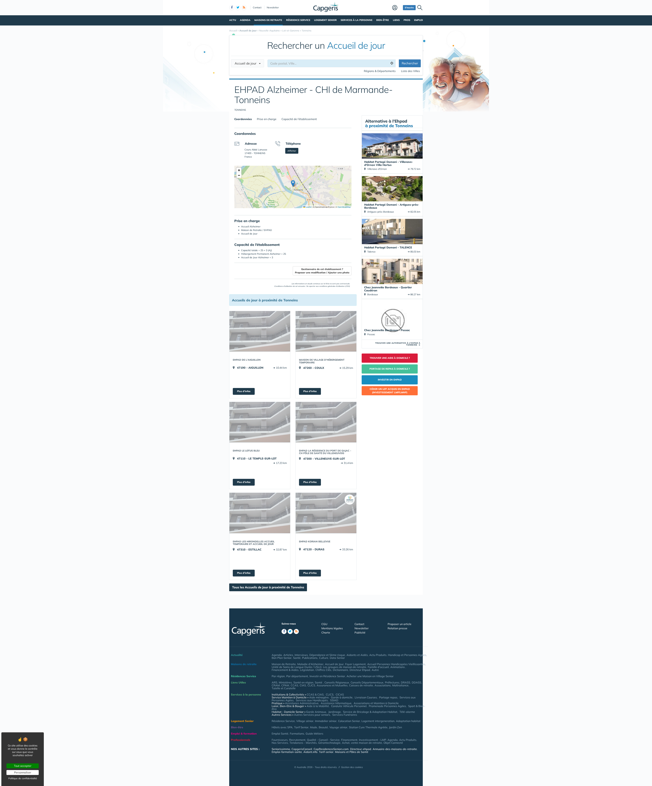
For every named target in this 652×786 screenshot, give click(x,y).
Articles (288, 655)
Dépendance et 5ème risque (327, 655)
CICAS (340, 694)
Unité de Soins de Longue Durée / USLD (296, 667)
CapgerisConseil (302, 749)
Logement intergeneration (377, 721)
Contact (257, 7)
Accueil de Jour (334, 664)
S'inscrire (409, 7)
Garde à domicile (341, 697)
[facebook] (231, 7)
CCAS (294, 685)
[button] (293, 183)
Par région (278, 676)
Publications (310, 657)
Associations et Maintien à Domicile (376, 703)
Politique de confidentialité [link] (22, 778)
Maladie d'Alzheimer (310, 664)
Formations (297, 733)
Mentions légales (332, 628)
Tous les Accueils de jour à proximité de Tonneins (268, 587)
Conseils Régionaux (336, 682)
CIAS (303, 685)
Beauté (323, 727)
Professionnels (240, 739)
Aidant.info (310, 752)
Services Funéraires (344, 714)
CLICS (311, 685)
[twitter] (237, 7)
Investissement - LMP (372, 740)
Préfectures (392, 682)
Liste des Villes (410, 71)
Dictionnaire (340, 670)
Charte (325, 632)
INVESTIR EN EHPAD (390, 379)
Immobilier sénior (326, 721)
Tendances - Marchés (303, 742)
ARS (274, 682)
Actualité (237, 655)
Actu (232, 20)
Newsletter (273, 7)
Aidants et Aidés (357, 655)
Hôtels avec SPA (282, 727)
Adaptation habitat (408, 721)
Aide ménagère (319, 697)
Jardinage (334, 711)
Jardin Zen (395, 727)
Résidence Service (298, 20)
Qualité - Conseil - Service (323, 740)
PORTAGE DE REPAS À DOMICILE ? (389, 368)
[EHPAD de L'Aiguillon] (259, 331)
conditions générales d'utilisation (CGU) (334, 286)
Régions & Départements (380, 71)
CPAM (285, 685)
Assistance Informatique (336, 703)
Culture (323, 657)
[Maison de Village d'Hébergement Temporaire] (326, 331)
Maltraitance (400, 685)
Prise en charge (266, 119)
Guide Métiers (314, 733)
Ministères (285, 682)
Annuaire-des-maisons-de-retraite (395, 749)
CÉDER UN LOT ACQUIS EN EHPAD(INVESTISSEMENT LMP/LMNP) (390, 390)
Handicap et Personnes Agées (407, 655)
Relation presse (397, 628)
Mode (313, 727)
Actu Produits (377, 655)
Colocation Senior (349, 721)
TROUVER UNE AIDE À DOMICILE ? (390, 357)
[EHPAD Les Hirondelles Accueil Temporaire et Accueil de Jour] (259, 513)
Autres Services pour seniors (312, 714)
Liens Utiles (238, 682)
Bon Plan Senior (282, 657)
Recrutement (297, 740)
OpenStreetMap (344, 206)
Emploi (418, 20)
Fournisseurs (280, 740)
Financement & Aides (285, 670)
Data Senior (337, 657)
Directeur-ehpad (360, 749)
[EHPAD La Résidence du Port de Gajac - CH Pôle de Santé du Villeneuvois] (326, 422)
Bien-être (382, 20)
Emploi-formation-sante (287, 752)
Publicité (360, 632)
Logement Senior (325, 20)
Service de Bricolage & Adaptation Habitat (370, 711)
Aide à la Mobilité (318, 706)
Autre (375, 670)
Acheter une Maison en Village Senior (370, 676)
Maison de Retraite (284, 664)
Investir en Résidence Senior (327, 676)
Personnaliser (22, 772)
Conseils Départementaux (367, 682)
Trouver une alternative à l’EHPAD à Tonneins (397, 344)
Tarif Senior (301, 727)
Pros (407, 20)
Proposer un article (399, 624)
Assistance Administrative (302, 703)
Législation (307, 670)
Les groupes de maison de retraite (344, 667)
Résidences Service (243, 676)
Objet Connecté (393, 742)
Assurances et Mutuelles (332, 685)
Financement (349, 740)
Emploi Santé (280, 733)
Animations (397, 667)
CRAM (276, 685)
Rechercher (410, 63)
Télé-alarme (407, 711)
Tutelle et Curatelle (284, 688)
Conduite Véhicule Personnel (349, 706)
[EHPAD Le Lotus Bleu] (259, 422)
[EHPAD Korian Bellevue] (326, 513)
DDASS (416, 682)
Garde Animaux (316, 711)
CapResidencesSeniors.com (331, 749)
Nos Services (280, 742)
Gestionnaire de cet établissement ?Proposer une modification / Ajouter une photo (322, 271)
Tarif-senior (326, 752)
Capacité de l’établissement (299, 119)
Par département (297, 676)
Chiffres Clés (323, 670)
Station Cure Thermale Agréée (368, 727)
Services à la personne (356, 20)
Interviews (301, 655)
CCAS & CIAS (315, 694)
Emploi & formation (244, 733)
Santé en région (303, 682)
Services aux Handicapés (312, 700)
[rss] (244, 7)
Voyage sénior (338, 727)
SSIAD (334, 700)
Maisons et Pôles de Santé (351, 752)
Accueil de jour (247, 63)
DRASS (405, 682)
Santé (297, 657)
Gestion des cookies (352, 767)
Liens (396, 20)
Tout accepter (22, 765)
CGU (324, 624)
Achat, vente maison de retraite (362, 742)
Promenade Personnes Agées (387, 706)
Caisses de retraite (361, 685)
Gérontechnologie (329, 742)
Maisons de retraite (268, 20)
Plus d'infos (243, 391)
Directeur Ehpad (360, 670)
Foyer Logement (355, 664)
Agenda (245, 20)
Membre (396, 8)
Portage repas (388, 697)
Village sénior (304, 721)
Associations (383, 685)
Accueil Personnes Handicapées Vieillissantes (396, 664)
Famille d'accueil (378, 667)
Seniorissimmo (281, 749)
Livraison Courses (366, 697)
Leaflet (308, 206)
